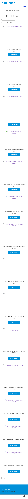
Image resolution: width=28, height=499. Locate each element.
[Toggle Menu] (25, 6)
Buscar (14, 497)
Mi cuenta (4, 497)
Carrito (21, 496)
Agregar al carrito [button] (14, 54)
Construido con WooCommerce (8, 491)
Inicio (4, 10)
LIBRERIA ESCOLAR (9, 10)
